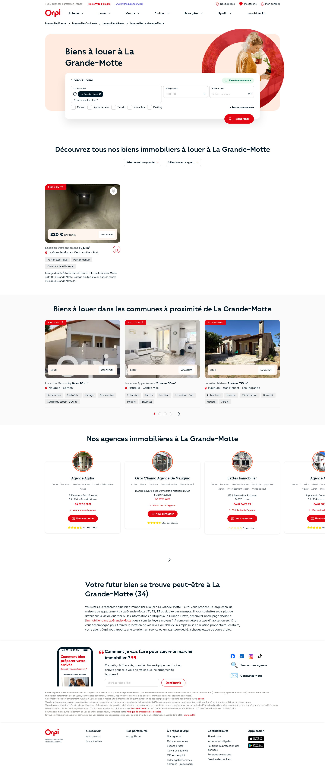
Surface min (218, 88)
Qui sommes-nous (177, 741)
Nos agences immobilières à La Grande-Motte (162, 438)
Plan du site (214, 736)
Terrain (121, 107)
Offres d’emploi (176, 755)
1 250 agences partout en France (63, 3)
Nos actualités (94, 741)
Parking (157, 107)
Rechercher (242, 119)
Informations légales (219, 741)
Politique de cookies (219, 754)
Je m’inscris (173, 682)
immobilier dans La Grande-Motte (108, 620)
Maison (81, 107)
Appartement (101, 107)
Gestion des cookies (219, 759)
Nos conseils (93, 736)
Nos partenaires (136, 731)
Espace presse (175, 745)
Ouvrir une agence (177, 750)
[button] (100, 94)
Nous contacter (84, 518)
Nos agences (174, 736)
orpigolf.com (133, 736)
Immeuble (139, 107)
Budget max (172, 88)
